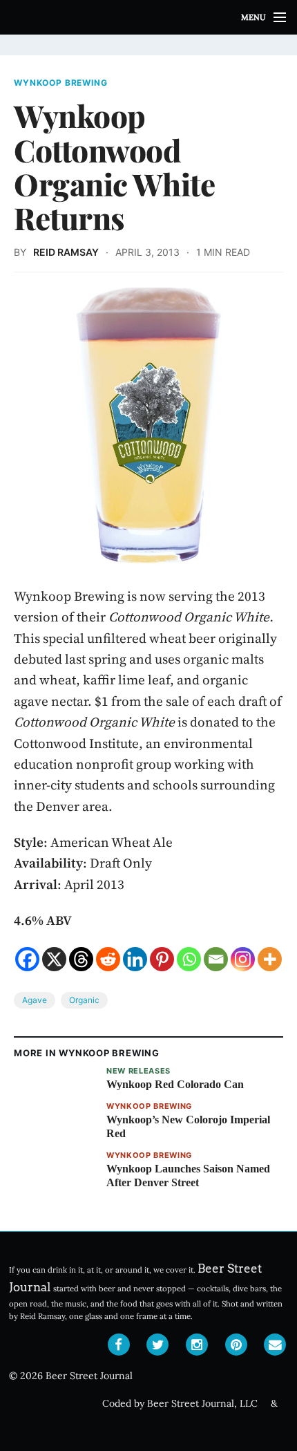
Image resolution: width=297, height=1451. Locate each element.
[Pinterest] (162, 959)
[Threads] (81, 959)
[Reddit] (108, 959)
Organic (84, 1000)
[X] (54, 959)
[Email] (216, 959)
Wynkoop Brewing (61, 83)
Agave (34, 1000)
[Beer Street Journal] (148, 17)
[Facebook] (27, 959)
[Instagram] (243, 959)
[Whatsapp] (189, 959)
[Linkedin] (135, 959)
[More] (270, 959)
